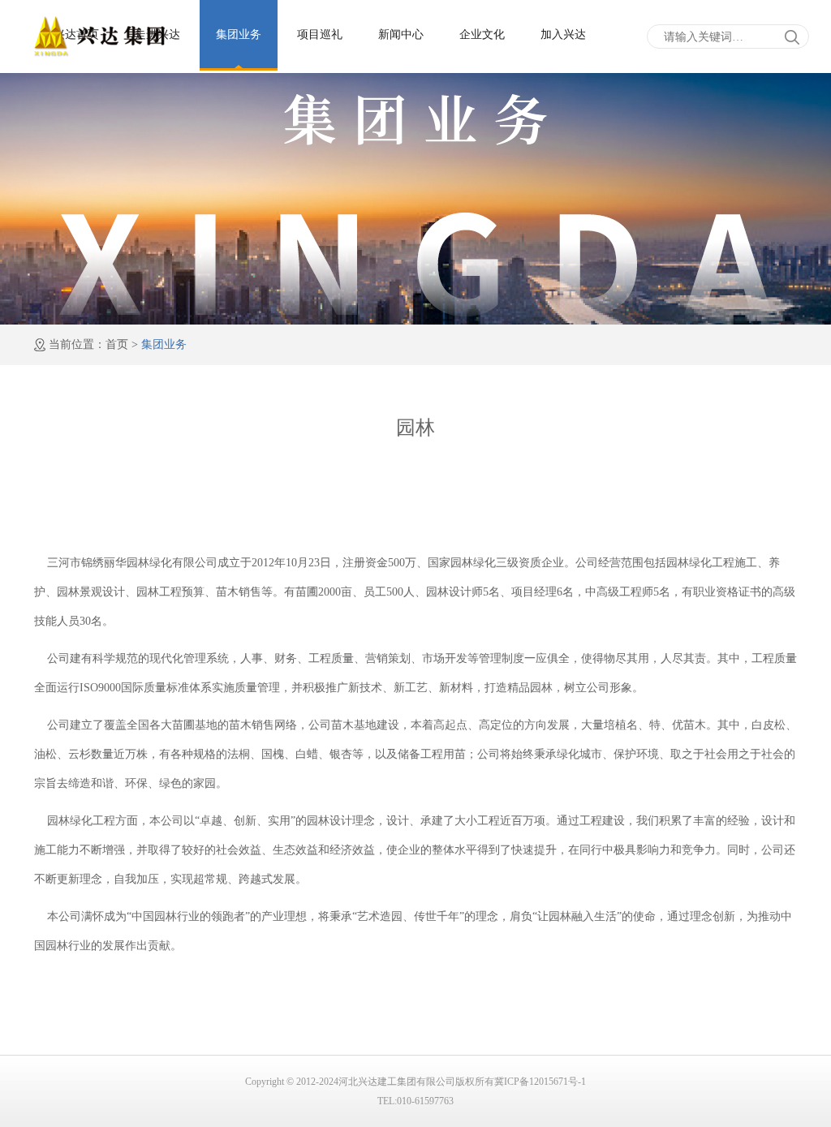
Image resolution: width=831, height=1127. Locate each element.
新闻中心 (401, 34)
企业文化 (482, 34)
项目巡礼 (319, 34)
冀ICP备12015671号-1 (540, 1081)
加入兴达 (563, 34)
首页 (116, 344)
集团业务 (238, 34)
